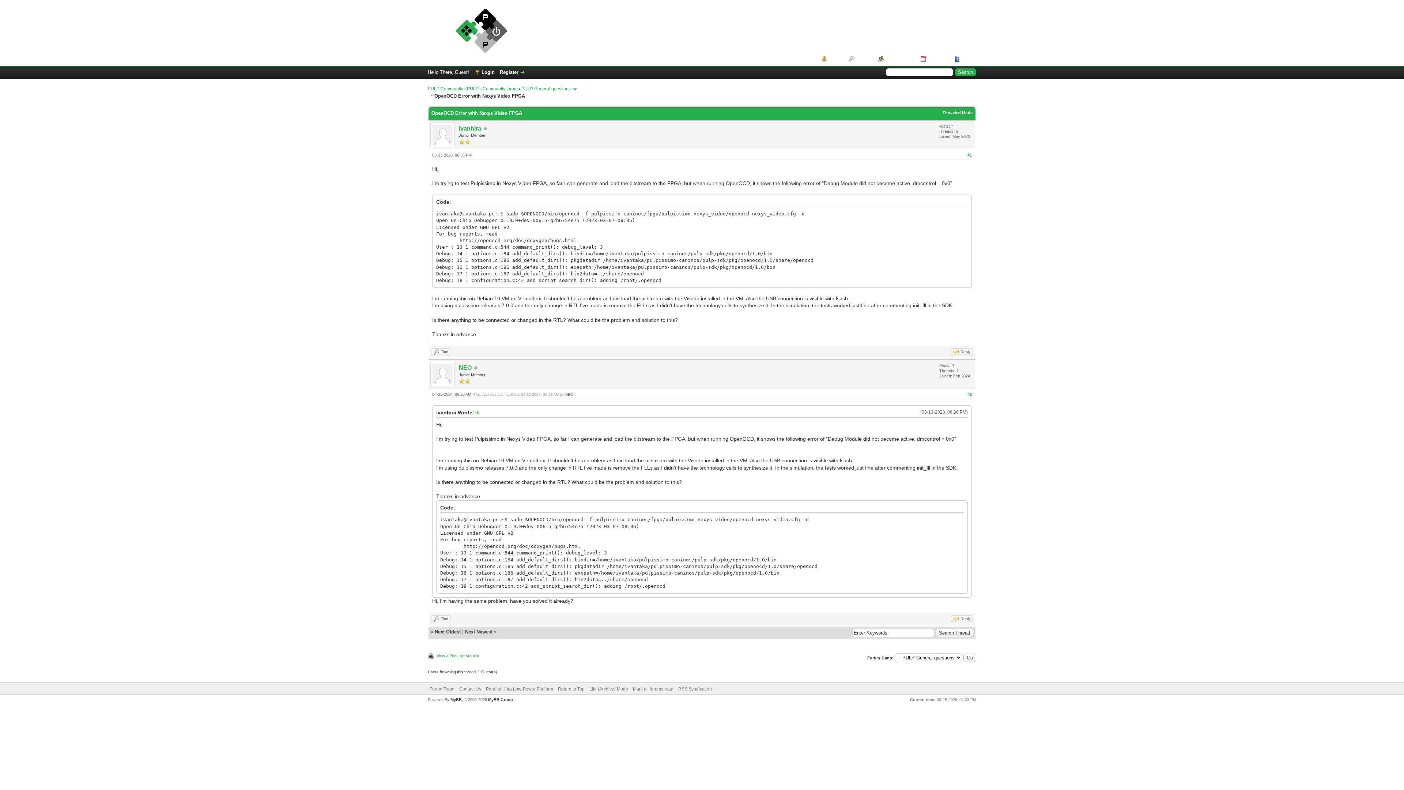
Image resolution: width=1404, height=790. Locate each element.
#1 (969, 155)
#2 (969, 394)
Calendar (938, 58)
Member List (900, 58)
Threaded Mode (958, 112)
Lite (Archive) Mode (608, 689)
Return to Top (571, 689)
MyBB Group (500, 699)
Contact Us (470, 689)
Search (864, 58)
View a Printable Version (458, 656)
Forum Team (442, 689)
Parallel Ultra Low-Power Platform (519, 689)
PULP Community (445, 88)
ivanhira (470, 128)
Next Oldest (448, 632)
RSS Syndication (695, 689)
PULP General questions (546, 88)
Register (509, 72)
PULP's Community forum (492, 88)
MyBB (456, 699)
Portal (835, 58)
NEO (465, 368)
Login (488, 72)
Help (967, 58)
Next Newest (478, 632)
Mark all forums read (653, 689)
